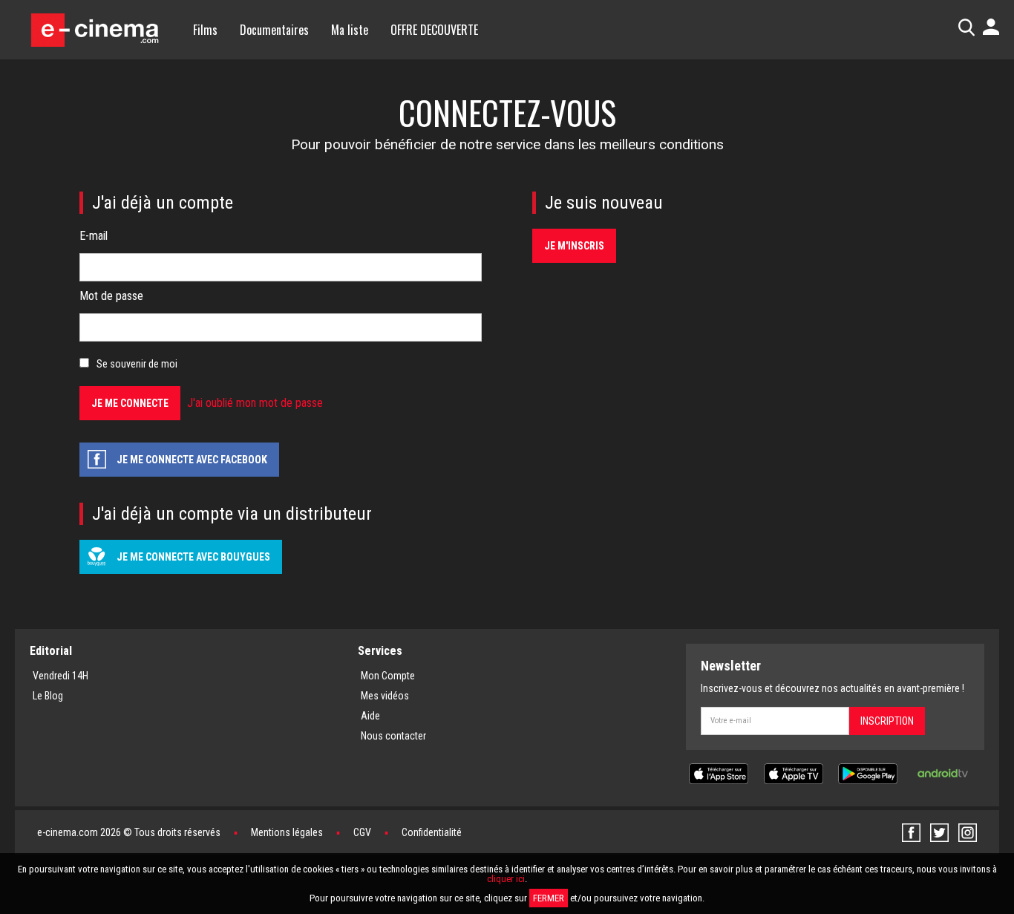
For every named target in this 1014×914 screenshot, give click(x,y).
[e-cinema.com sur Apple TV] (793, 772)
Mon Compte (388, 676)
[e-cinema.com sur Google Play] (867, 772)
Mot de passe (111, 296)
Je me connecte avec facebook (192, 460)
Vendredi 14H (60, 676)
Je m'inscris (574, 246)
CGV (362, 832)
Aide (370, 716)
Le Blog (48, 696)
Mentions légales (287, 832)
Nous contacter (393, 736)
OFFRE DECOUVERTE (434, 30)
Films (205, 30)
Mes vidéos (385, 696)
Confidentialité (432, 832)
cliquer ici (506, 878)
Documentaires (274, 30)
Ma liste (349, 30)
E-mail (93, 236)
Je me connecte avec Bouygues (193, 557)
